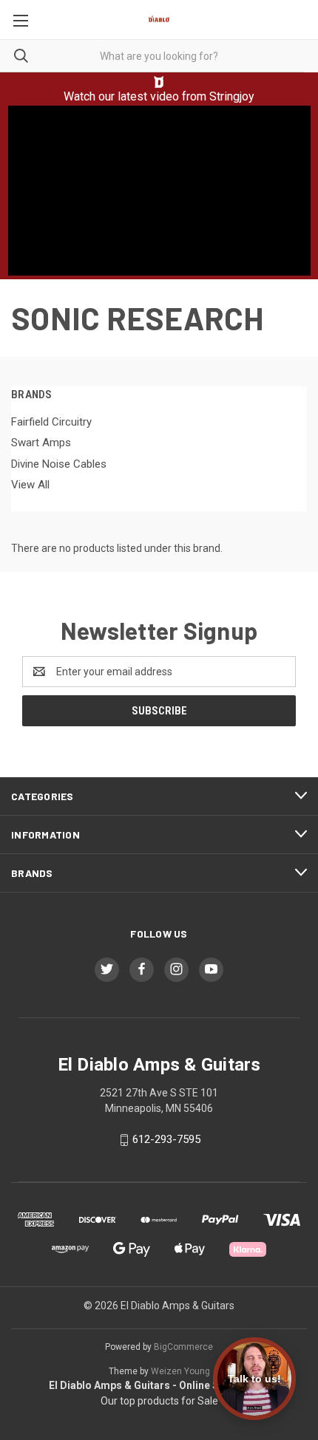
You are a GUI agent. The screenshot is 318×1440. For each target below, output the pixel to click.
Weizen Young (180, 1371)
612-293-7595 (166, 1140)
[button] (159, 82)
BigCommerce (183, 1347)
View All (30, 484)
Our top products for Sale (159, 1401)
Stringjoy (231, 96)
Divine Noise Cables (58, 464)
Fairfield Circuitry (51, 422)
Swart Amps (41, 442)
